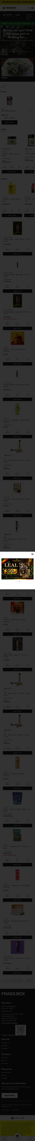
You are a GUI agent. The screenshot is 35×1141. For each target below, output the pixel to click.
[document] (17, 570)
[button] (32, 554)
